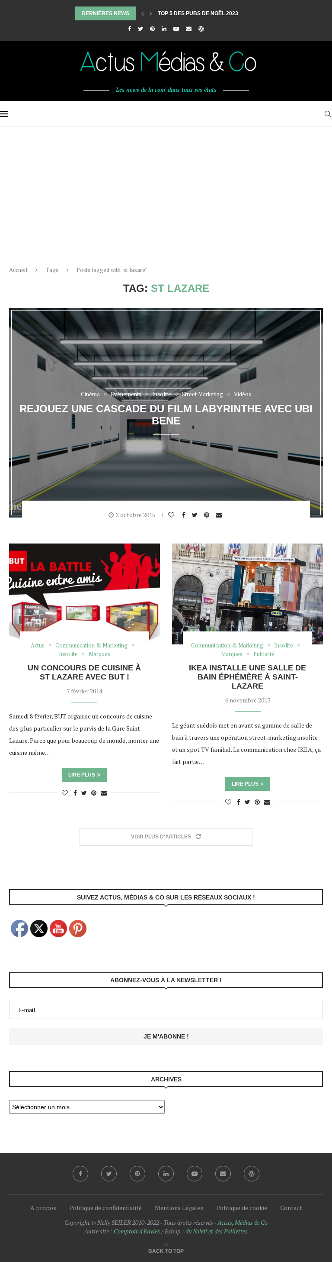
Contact (291, 1208)
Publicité (264, 654)
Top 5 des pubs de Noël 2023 (198, 13)
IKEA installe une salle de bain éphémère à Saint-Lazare (247, 676)
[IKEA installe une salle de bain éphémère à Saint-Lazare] (247, 594)
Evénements (126, 394)
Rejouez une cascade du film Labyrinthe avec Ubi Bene (166, 414)
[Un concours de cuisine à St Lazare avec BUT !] (84, 594)
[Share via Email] (220, 515)
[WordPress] (201, 28)
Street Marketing (202, 394)
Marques (99, 654)
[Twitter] (140, 28)
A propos (43, 1208)
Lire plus (81, 775)
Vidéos (242, 394)
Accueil (18, 270)
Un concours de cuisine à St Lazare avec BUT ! (84, 672)
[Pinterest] (152, 28)
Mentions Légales (179, 1208)
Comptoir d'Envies (137, 1231)
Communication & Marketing (91, 645)
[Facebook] (129, 28)
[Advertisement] (166, 191)
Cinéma (90, 394)
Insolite (161, 394)
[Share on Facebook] (185, 515)
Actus (38, 645)
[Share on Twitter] (196, 515)
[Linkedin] (164, 28)
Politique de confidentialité (105, 1208)
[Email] (189, 28)
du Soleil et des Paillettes (216, 1231)
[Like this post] (172, 515)
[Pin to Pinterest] (207, 515)
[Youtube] (176, 28)
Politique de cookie (241, 1208)
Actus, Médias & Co (242, 1222)
